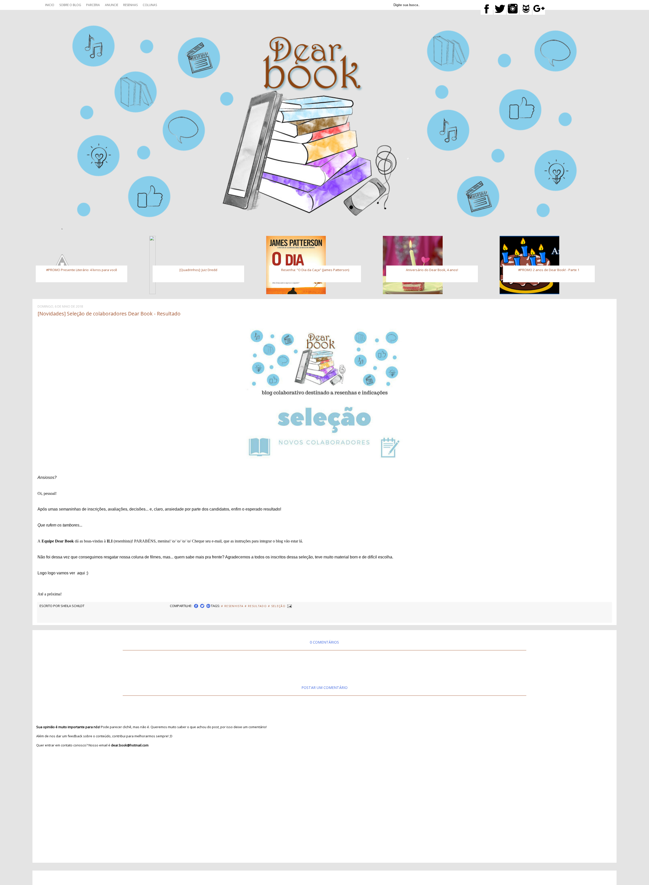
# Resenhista (232, 606)
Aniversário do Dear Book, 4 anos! (432, 270)
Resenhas (130, 5)
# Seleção (276, 606)
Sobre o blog (70, 5)
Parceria (93, 5)
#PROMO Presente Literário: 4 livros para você (81, 270)
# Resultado (256, 606)
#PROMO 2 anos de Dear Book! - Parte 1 (548, 270)
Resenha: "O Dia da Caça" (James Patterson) (315, 270)
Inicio (49, 5)
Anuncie (111, 5)
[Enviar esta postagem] (289, 606)
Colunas (150, 5)
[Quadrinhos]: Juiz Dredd (198, 270)
